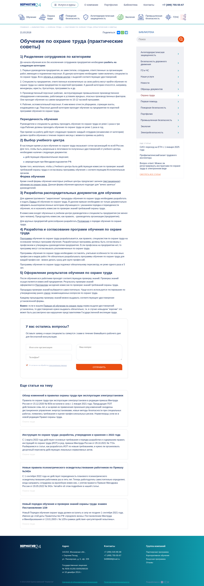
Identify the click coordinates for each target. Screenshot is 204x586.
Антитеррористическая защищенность (152, 53)
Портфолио (111, 4)
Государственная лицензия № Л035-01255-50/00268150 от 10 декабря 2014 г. (75, 568)
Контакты (148, 4)
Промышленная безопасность (156, 120)
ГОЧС (176, 17)
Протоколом (41, 285)
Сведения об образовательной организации (79, 582)
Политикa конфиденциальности (116, 582)
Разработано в (152, 582)
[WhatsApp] (122, 32)
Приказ (33, 202)
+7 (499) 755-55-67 (173, 4)
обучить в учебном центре (56, 77)
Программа (26, 238)
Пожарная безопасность (153, 108)
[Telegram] (126, 32)
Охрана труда (148, 95)
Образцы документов (152, 89)
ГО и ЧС (145, 70)
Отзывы (149, 562)
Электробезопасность (152, 132)
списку (47, 293)
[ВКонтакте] (118, 32)
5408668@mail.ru (112, 559)
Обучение (31, 17)
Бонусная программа (156, 559)
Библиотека (130, 4)
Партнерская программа (157, 552)
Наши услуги (147, 77)
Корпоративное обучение (157, 555)
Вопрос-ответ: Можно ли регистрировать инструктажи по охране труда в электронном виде (160, 166)
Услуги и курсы (66, 4)
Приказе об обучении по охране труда (63, 306)
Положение (83, 221)
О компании (91, 4)
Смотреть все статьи (150, 174)
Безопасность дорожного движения (154, 63)
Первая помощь (149, 101)
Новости (145, 83)
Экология (130, 17)
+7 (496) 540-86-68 (112, 552)
